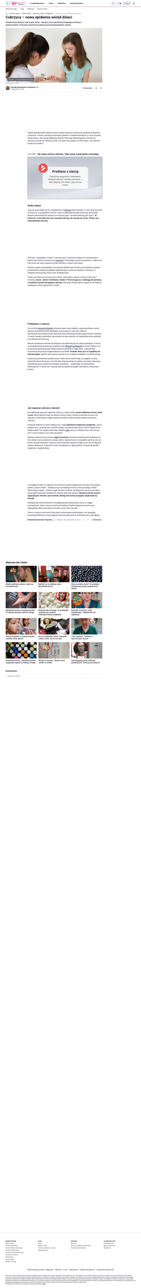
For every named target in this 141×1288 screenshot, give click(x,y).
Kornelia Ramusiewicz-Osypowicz (23, 87)
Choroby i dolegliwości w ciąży (46, 1248)
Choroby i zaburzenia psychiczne (14, 1252)
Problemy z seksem (10, 1261)
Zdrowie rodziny (76, 3)
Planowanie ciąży (37, 3)
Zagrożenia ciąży (43, 1250)
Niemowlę (61, 3)
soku (67, 430)
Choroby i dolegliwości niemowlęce (80, 1245)
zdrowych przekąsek (73, 346)
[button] (118, 3)
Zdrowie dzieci (9, 1257)
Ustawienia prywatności (105, 1270)
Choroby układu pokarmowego (14, 1248)
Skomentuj (88, 88)
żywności (60, 260)
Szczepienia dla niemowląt (78, 1248)
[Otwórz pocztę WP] (113, 3)
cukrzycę (67, 210)
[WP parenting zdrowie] (20, 3)
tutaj (44, 1284)
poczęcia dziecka (46, 328)
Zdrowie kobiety (9, 1259)
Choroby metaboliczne (11, 1245)
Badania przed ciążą (109, 1245)
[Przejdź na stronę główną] (8, 5)
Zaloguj (126, 3)
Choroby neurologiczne (11, 1254)
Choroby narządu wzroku (12, 1250)
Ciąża (51, 3)
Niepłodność (107, 1248)
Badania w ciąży (42, 1245)
